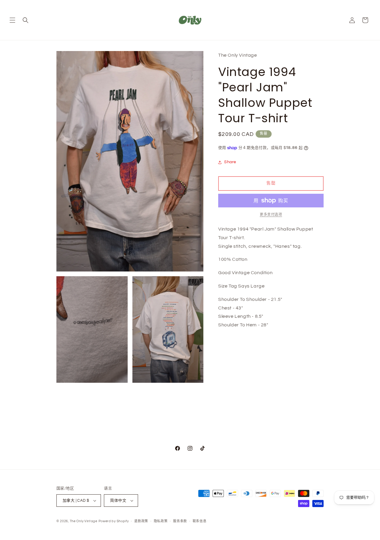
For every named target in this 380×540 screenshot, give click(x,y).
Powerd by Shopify (114, 521)
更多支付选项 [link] (271, 215)
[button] (12, 20)
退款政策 (141, 521)
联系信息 (200, 521)
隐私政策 (161, 521)
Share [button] (230, 162)
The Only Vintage (83, 521)
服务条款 (180, 521)
